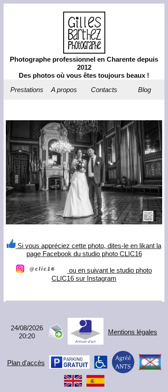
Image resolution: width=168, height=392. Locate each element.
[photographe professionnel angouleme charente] (84, 51)
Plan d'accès (26, 363)
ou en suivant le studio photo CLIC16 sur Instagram (102, 274)
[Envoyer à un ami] (55, 336)
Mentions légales (132, 332)
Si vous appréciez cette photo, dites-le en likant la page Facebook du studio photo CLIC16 (88, 249)
